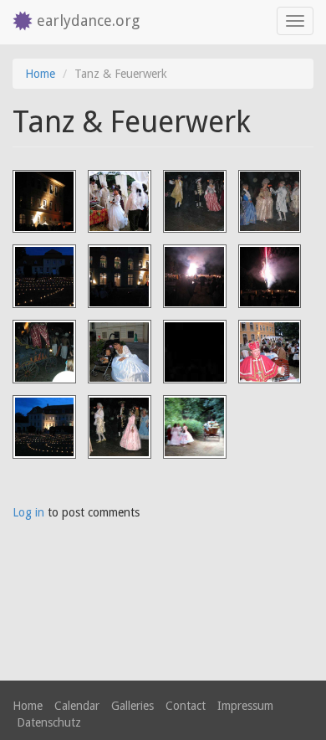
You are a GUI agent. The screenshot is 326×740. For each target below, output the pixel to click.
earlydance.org (88, 20)
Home (40, 73)
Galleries (132, 705)
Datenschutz (49, 722)
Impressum (245, 705)
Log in (28, 512)
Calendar (76, 705)
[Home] (18, 22)
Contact (186, 705)
